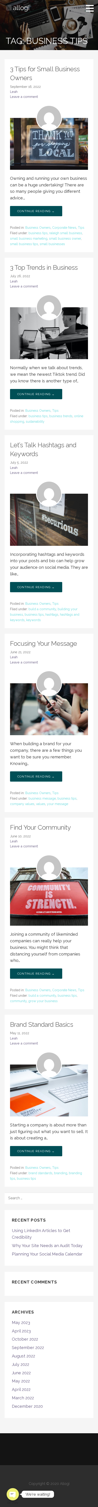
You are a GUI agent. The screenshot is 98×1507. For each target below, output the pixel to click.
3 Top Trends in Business (44, 267)
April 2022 (21, 1389)
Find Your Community (40, 827)
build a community (42, 609)
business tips (38, 233)
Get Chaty (12, 1503)
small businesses (52, 244)
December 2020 (27, 1406)
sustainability (35, 421)
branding (60, 1173)
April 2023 (21, 1331)
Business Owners (38, 227)
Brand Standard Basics (41, 1024)
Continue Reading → (36, 211)
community (18, 1001)
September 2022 (28, 1347)
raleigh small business (65, 233)
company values (22, 804)
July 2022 (20, 1364)
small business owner (65, 238)
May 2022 (21, 1381)
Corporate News (64, 227)
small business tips (24, 244)
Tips (81, 227)
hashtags (51, 614)
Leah (14, 92)
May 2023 (21, 1322)
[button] (91, 8)
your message (57, 804)
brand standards (40, 1173)
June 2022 (21, 1372)
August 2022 (23, 1356)
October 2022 (25, 1339)
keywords (33, 620)
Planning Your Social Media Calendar (47, 1254)
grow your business (43, 1001)
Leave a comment (24, 97)
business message (42, 798)
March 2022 (23, 1397)
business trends (60, 416)
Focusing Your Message (43, 643)
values (40, 804)
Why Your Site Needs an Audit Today (47, 1245)
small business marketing (28, 238)
